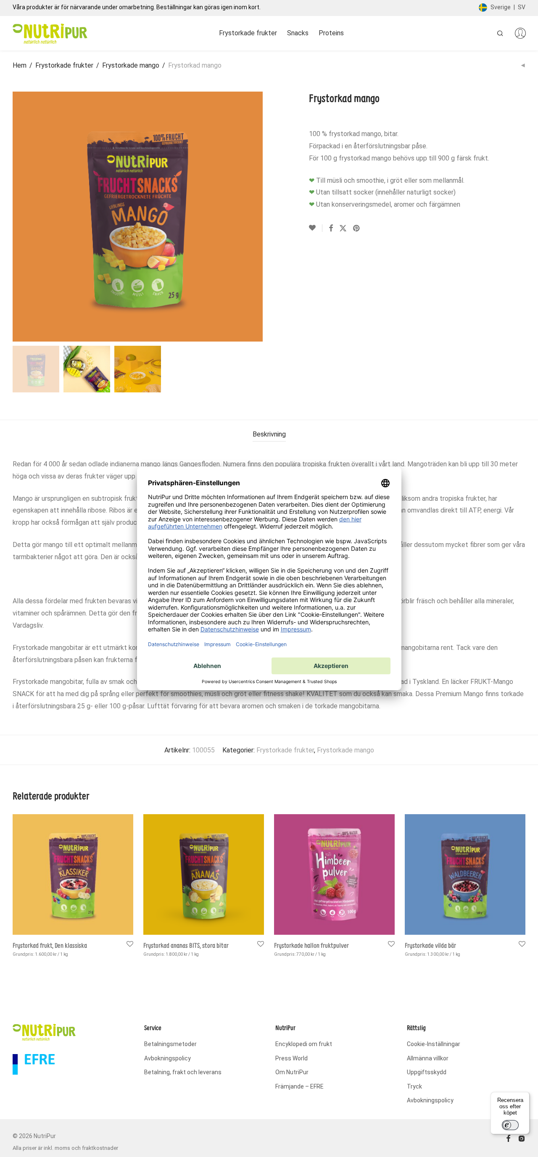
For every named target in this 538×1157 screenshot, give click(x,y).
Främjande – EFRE (299, 1086)
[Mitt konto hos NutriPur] (520, 33)
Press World (291, 1058)
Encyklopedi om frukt (303, 1044)
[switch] (510, 1125)
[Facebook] (508, 1138)
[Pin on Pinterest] (357, 228)
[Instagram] (521, 1138)
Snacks (298, 33)
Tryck (414, 1086)
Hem (19, 65)
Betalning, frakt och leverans (183, 1072)
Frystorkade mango (130, 65)
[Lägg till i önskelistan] (315, 228)
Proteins (331, 33)
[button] (36, 369)
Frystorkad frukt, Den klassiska (50, 945)
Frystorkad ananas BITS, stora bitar (186, 945)
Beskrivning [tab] (269, 434)
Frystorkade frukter (248, 33)
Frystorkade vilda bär (430, 945)
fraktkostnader (100, 1148)
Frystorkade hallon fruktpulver (311, 945)
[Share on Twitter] (343, 228)
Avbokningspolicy (167, 1058)
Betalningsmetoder (170, 1044)
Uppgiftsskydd (426, 1072)
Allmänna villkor (427, 1058)
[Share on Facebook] (331, 228)
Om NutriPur (292, 1072)
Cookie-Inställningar (433, 1044)
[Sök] (500, 33)
